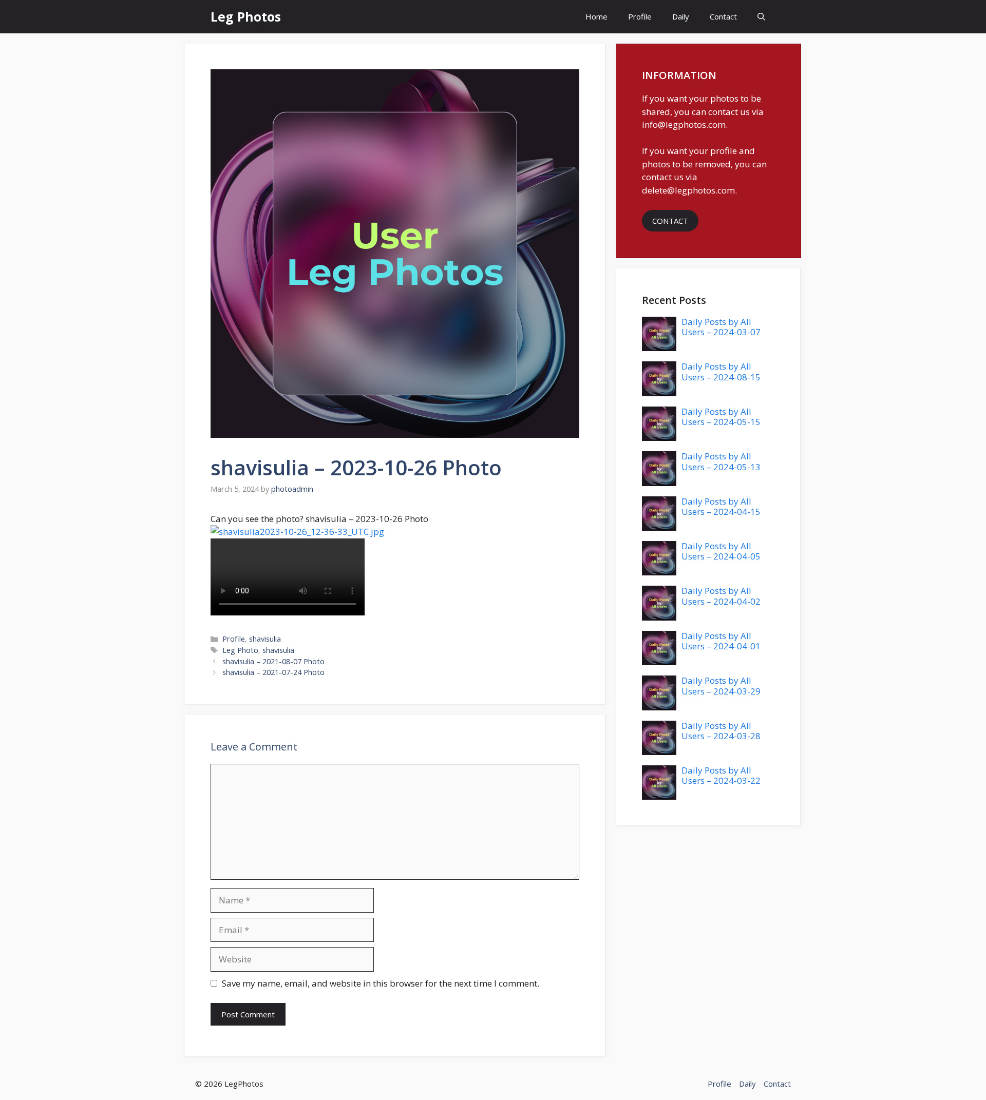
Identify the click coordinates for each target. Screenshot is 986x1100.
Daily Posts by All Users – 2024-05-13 (721, 461)
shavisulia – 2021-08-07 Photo (273, 661)
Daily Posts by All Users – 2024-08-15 (721, 371)
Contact (723, 16)
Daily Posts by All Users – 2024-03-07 (721, 327)
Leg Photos (246, 16)
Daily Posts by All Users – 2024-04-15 (721, 506)
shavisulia (265, 639)
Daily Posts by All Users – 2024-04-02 (721, 596)
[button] (761, 16)
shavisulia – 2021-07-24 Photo (273, 672)
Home (596, 16)
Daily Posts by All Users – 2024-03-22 (721, 775)
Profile (640, 16)
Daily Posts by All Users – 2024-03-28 (721, 731)
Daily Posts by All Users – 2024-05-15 (721, 417)
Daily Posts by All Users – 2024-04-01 (721, 641)
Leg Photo (240, 650)
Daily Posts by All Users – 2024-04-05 (721, 551)
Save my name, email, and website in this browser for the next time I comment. (380, 983)
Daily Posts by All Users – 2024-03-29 (721, 685)
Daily (680, 16)
